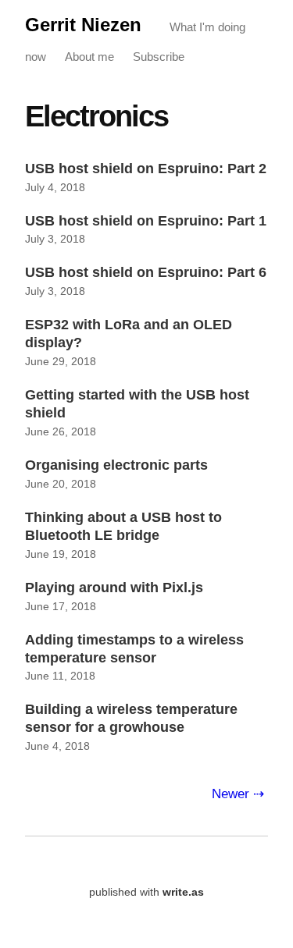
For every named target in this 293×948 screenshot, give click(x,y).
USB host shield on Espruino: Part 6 (145, 272)
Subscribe (158, 56)
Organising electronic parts (116, 465)
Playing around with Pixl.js (114, 587)
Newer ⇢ (238, 793)
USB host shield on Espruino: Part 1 (145, 221)
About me (89, 56)
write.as (183, 892)
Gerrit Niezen (83, 24)
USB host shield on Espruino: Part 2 (145, 168)
